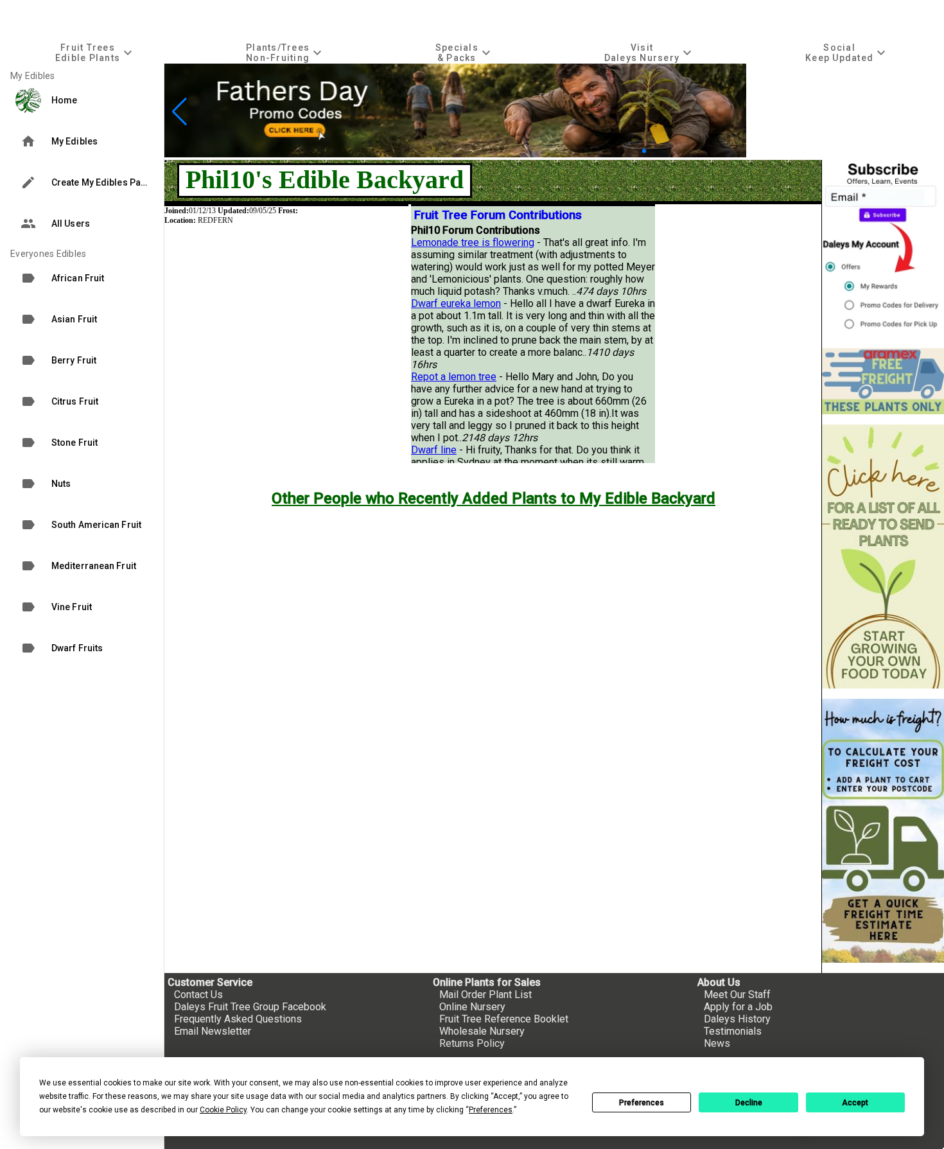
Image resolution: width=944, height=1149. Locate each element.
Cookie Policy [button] (223, 1109)
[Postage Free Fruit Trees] (883, 381)
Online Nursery (472, 1007)
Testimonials (733, 1031)
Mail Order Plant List (485, 994)
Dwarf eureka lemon (456, 303)
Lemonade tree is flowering (472, 242)
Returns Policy (472, 1043)
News (717, 1043)
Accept (855, 1102)
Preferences (641, 1102)
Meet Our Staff (737, 994)
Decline (748, 1102)
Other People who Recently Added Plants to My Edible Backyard (493, 498)
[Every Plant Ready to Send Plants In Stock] (883, 557)
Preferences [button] (490, 1109)
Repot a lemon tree (453, 377)
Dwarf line (434, 450)
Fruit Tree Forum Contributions (498, 215)
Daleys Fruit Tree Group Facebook (250, 1007)
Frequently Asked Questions (238, 1019)
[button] (616, 151)
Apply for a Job (738, 1007)
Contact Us (198, 994)
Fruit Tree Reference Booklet (503, 1019)
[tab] (95, 52)
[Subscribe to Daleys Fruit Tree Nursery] (883, 249)
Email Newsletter (212, 1031)
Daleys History (737, 1019)
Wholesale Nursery (482, 1031)
